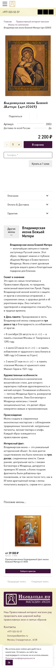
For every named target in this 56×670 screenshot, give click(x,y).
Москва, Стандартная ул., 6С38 (22, 639)
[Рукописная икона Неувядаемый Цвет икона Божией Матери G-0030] (28, 530)
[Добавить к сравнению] (49, 116)
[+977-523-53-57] (5, 631)
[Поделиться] (26, 116)
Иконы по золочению (18, 24)
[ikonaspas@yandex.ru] (5, 635)
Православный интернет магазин (32, 21)
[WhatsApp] (45, 11)
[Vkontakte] (40, 11)
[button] (4, 4)
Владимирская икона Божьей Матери (33, 232)
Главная (8, 21)
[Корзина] (46, 4)
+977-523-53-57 (14, 631)
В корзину (38, 144)
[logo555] (12, 4)
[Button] (52, 3)
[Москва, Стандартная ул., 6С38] (5, 639)
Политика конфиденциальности (20, 658)
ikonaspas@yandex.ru (17, 635)
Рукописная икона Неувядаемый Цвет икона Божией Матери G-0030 (27, 560)
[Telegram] (51, 11)
